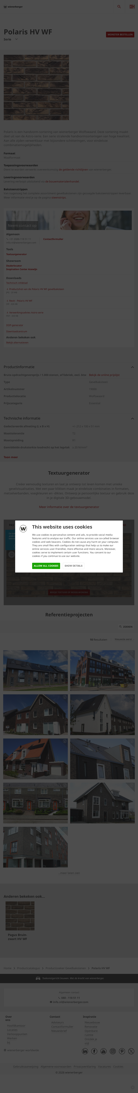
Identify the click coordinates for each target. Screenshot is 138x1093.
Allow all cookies (46, 565)
